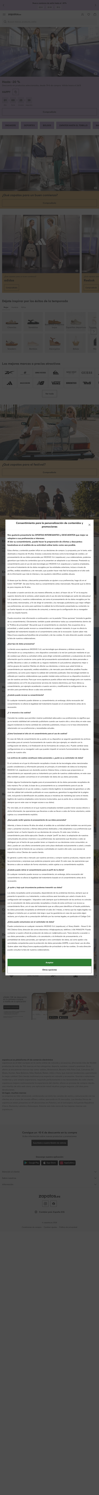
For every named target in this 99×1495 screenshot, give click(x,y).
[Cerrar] (89, 525)
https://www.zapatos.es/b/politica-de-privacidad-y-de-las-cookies (34, 635)
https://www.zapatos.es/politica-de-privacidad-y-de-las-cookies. (49, 946)
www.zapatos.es (22, 649)
